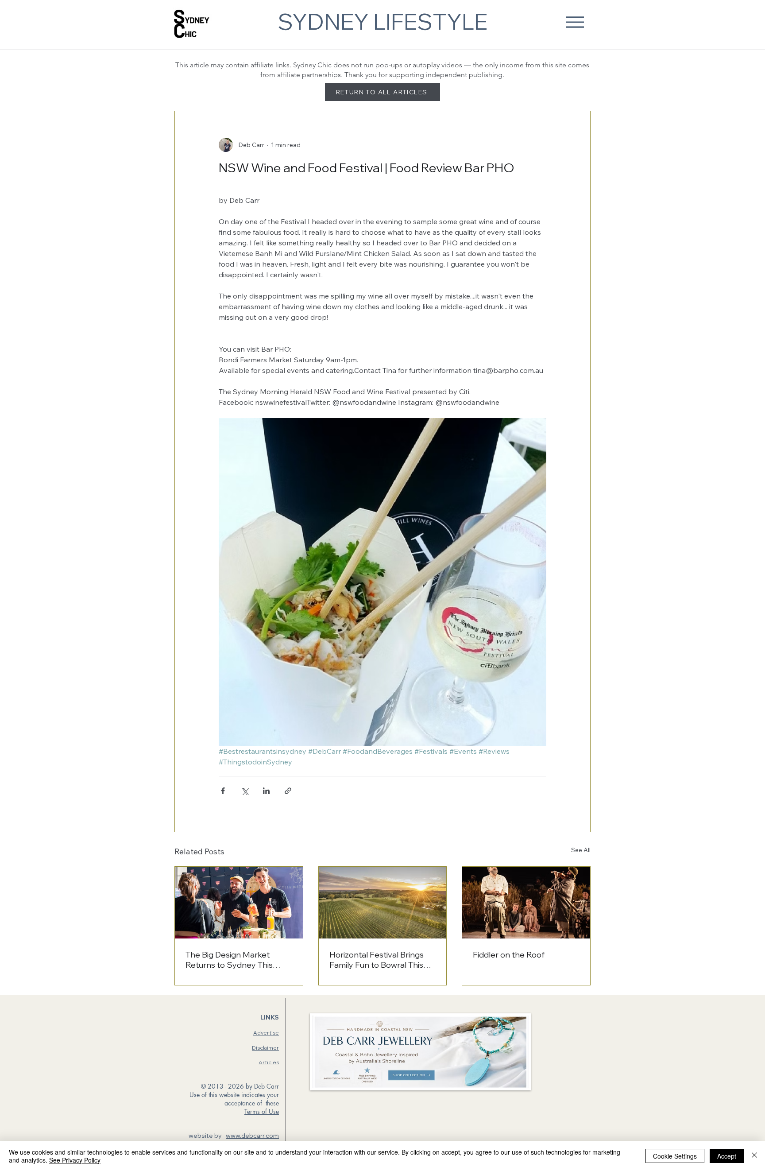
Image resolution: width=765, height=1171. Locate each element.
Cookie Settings (675, 1156)
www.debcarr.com (252, 1136)
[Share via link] (288, 791)
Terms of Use (261, 1111)
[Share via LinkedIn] (266, 791)
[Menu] (574, 21)
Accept (726, 1156)
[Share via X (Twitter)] (244, 791)
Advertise (266, 1032)
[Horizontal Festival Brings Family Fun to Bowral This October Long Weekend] (383, 902)
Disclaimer (265, 1047)
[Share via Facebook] (223, 791)
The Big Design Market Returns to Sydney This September (229, 960)
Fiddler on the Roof (509, 955)
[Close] (754, 1156)
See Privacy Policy (74, 1159)
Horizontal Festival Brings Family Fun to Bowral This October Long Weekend (376, 960)
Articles (269, 1062)
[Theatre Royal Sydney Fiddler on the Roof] (526, 902)
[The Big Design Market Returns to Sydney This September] (239, 902)
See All (581, 850)
